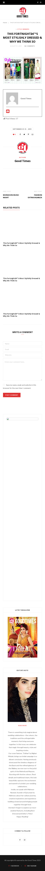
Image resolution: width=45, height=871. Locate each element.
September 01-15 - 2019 (22, 129)
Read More (22, 725)
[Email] (32, 134)
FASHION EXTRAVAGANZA (35, 196)
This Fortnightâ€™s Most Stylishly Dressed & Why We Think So (21, 244)
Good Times (22, 161)
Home (5, 22)
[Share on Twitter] (24, 134)
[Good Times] (22, 12)
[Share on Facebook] (20, 134)
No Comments (29, 46)
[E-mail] (7, 112)
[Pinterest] (28, 134)
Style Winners (23, 29)
